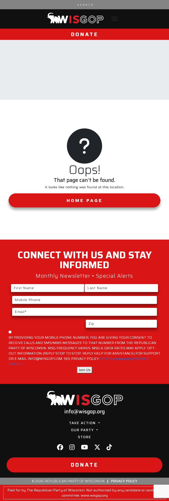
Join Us (84, 370)
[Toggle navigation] (114, 18)
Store (84, 437)
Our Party (83, 430)
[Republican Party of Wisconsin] (75, 18)
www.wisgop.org (94, 495)
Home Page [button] (85, 200)
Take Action (83, 423)
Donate (84, 34)
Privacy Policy (124, 481)
